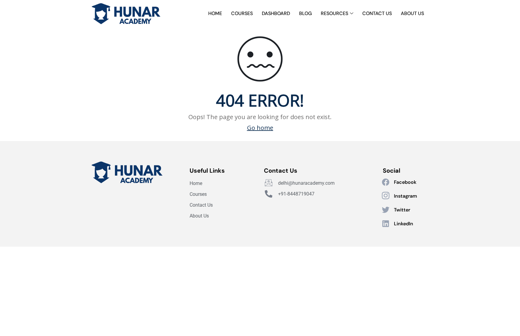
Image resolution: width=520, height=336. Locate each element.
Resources (334, 13)
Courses (242, 13)
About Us (412, 13)
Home (215, 13)
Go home (260, 128)
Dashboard (276, 13)
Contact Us (377, 13)
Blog (305, 13)
